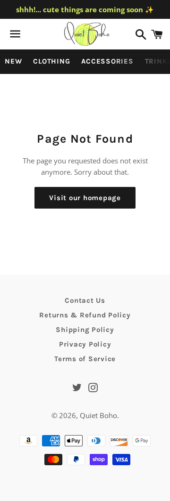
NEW (13, 61)
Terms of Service (85, 359)
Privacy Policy (85, 344)
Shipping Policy (85, 329)
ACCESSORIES (107, 61)
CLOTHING (51, 61)
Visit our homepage (85, 198)
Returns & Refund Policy (84, 315)
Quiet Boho (98, 415)
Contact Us (85, 300)
